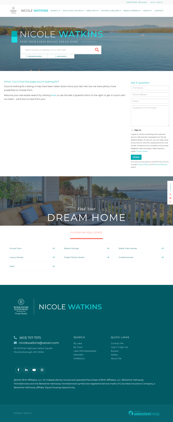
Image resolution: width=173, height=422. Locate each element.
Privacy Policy (142, 151)
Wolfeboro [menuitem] (79, 358)
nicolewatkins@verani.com (39, 343)
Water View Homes (128, 248)
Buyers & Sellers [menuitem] (110, 11)
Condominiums (126, 257)
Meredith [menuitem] (79, 354)
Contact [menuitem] (158, 11)
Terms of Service (160, 164)
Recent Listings (71, 248)
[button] (97, 50)
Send (136, 157)
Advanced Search (35, 56)
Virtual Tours (16, 248)
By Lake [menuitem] (78, 343)
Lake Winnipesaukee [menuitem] (85, 351)
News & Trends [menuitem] (131, 11)
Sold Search (61, 56)
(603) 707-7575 (132, 2)
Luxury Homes (16, 257)
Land (12, 266)
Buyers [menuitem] (114, 351)
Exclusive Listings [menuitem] (72, 11)
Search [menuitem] (54, 11)
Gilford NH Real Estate (86, 232)
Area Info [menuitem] (91, 11)
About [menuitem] (146, 11)
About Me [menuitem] (116, 358)
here (53, 95)
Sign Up (160, 2)
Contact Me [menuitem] (117, 343)
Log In (152, 2)
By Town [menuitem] (78, 347)
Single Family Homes (74, 257)
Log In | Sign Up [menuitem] (119, 347)
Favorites (143, 2)
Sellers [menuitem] (114, 354)
